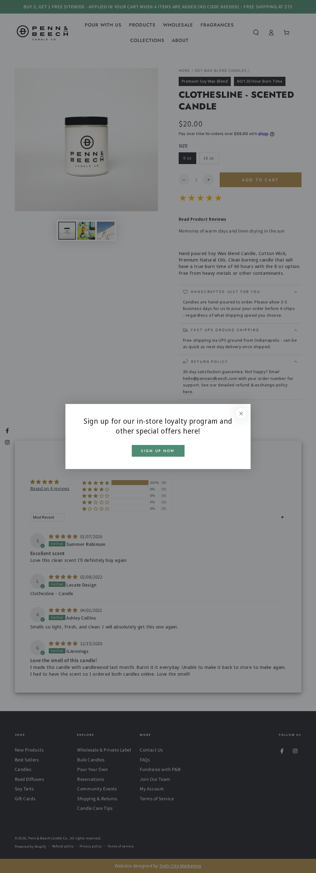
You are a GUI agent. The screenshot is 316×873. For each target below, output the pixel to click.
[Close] (241, 413)
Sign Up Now (158, 451)
